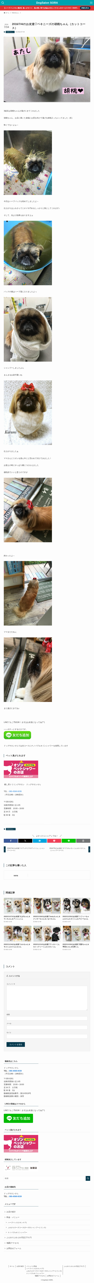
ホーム (12, 1266)
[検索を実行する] (88, 1178)
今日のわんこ (10, 32)
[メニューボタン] (91, 3)
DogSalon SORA (47, 2)
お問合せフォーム (14, 1248)
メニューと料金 (31, 1266)
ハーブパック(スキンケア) (17, 1222)
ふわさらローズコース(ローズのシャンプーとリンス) (27, 1227)
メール (9, 1023)
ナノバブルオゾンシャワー (17, 1232)
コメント (11, 984)
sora (16, 875)
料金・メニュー (13, 1217)
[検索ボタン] (3, 3)
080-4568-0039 (15, 791)
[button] (11, 841)
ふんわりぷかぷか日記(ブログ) (19, 1237)
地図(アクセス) (13, 1243)
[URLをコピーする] (83, 841)
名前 (8, 1014)
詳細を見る (85, 8)
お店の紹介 (11, 1212)
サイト (9, 1032)
